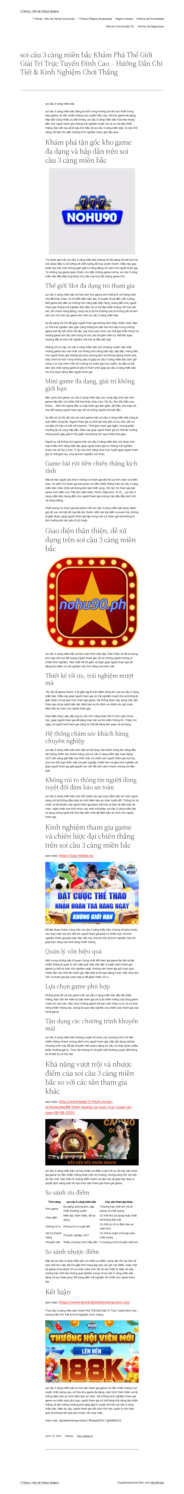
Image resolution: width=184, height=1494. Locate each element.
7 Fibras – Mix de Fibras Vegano (39, 11)
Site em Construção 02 (120, 26)
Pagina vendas (124, 18)
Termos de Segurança (150, 26)
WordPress (157, 1482)
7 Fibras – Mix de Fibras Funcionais (53, 18)
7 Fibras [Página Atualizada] (95, 18)
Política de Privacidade (150, 18)
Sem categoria (85, 1435)
